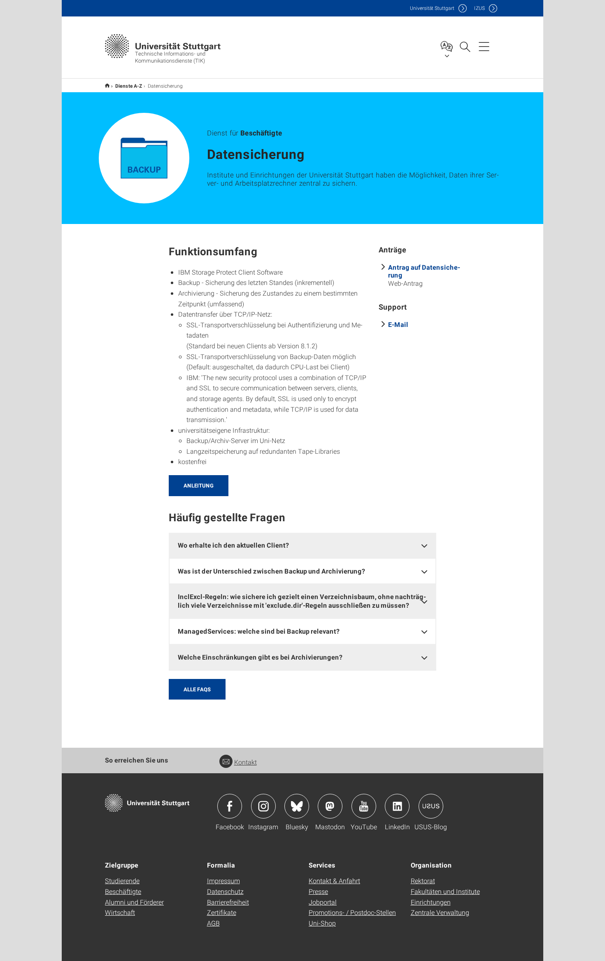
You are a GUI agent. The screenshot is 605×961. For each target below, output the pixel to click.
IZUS (479, 8)
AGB (213, 923)
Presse (318, 891)
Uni (432, 8)
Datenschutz (225, 891)
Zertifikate (221, 912)
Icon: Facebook (229, 806)
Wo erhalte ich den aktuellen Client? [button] (233, 545)
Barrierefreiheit (228, 902)
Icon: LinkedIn (397, 806)
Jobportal (323, 902)
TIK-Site (107, 85)
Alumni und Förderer (134, 902)
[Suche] (464, 46)
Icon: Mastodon (330, 806)
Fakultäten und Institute (445, 891)
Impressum (223, 880)
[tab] (302, 545)
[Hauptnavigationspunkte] (484, 46)
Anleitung (199, 485)
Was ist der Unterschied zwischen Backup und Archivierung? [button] (271, 571)
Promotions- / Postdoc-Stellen (352, 912)
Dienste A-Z (128, 85)
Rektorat (423, 880)
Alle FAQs (197, 689)
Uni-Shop (322, 923)
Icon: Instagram (263, 806)
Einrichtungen (431, 902)
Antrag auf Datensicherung (424, 271)
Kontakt (245, 762)
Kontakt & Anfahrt (334, 880)
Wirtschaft (120, 912)
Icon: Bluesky (296, 806)
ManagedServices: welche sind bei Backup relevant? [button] (259, 631)
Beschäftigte (123, 891)
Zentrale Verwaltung (440, 912)
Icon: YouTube (363, 806)
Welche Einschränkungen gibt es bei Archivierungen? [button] (260, 657)
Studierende (122, 880)
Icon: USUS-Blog (431, 806)
